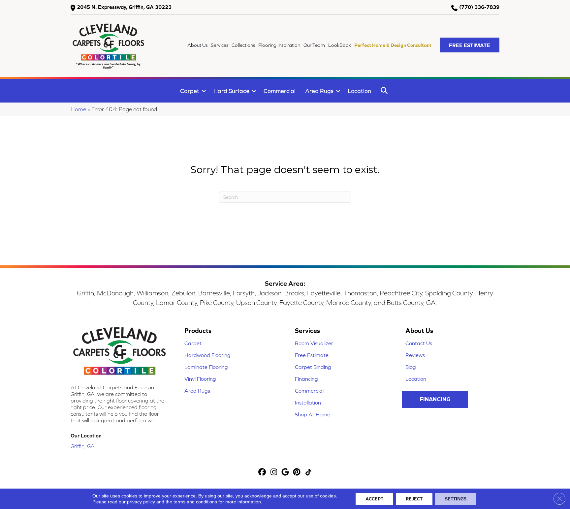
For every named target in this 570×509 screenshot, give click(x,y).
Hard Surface (231, 90)
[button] (469, 45)
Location (359, 90)
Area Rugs (319, 90)
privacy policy (141, 501)
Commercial (280, 90)
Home (78, 109)
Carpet (189, 90)
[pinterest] (297, 472)
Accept (374, 498)
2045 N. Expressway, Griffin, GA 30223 (124, 7)
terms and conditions (195, 501)
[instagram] (274, 472)
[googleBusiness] (285, 472)
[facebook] (262, 472)
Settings (455, 498)
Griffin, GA (83, 446)
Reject (414, 498)
